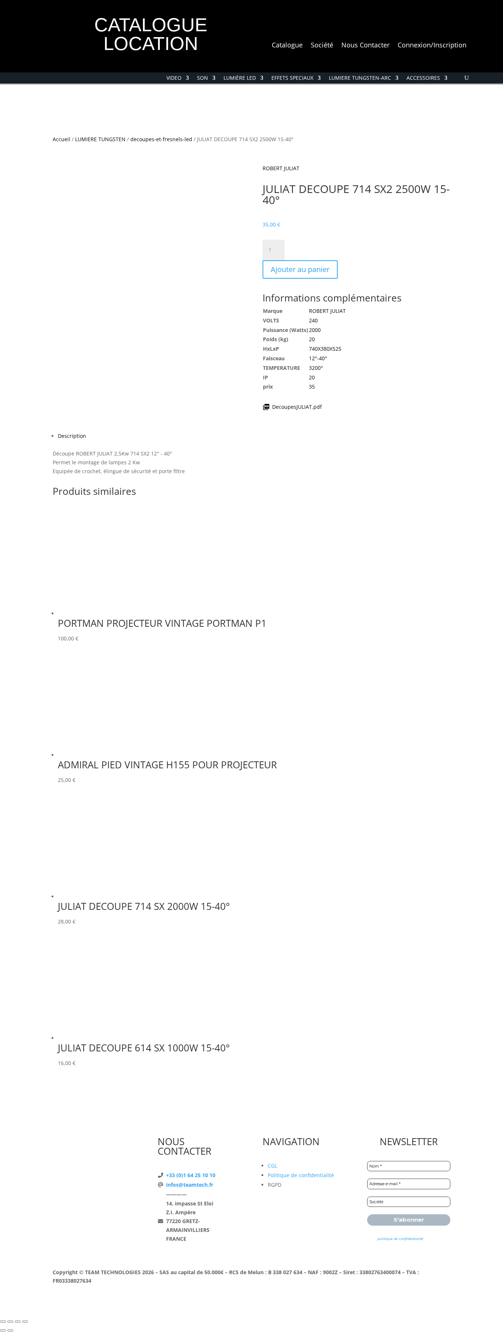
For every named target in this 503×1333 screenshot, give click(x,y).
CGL (272, 1165)
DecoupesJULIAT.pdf (297, 406)
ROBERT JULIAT (281, 168)
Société (322, 45)
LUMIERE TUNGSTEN (100, 139)
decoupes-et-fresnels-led (161, 139)
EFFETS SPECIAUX (292, 78)
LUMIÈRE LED (240, 78)
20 (312, 339)
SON (202, 78)
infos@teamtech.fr (189, 1184)
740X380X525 (325, 348)
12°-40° (318, 358)
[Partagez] (18, 1322)
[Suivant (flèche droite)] (10, 1330)
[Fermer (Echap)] (25, 1322)
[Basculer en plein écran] (10, 1322)
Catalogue (287, 45)
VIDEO (174, 78)
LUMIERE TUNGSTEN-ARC (360, 78)
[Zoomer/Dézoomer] (3, 1322)
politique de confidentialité (400, 1238)
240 (313, 320)
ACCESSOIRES (423, 78)
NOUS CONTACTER (184, 1146)
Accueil (61, 139)
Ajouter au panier (300, 269)
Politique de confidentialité (301, 1175)
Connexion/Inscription (432, 45)
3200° (316, 367)
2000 (315, 329)
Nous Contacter (365, 45)
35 (312, 386)
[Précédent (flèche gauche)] (3, 1330)
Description (72, 435)
